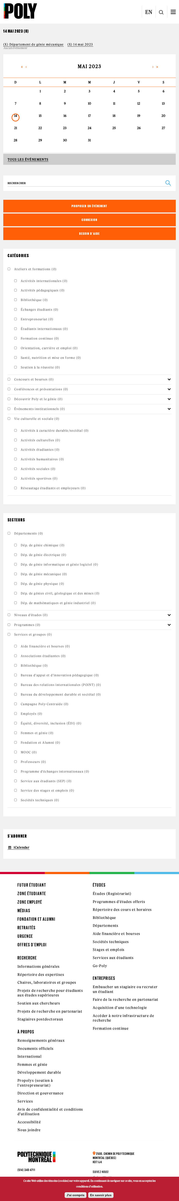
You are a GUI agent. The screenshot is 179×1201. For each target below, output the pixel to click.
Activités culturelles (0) (40, 440)
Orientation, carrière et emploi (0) (49, 348)
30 (65, 140)
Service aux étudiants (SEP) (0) (46, 781)
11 (114, 103)
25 (114, 128)
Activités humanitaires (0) (42, 459)
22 (40, 128)
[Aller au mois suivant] (153, 66)
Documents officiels (35, 1048)
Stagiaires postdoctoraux (40, 1019)
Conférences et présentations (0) (41, 389)
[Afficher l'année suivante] (157, 66)
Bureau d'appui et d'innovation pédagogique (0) (60, 675)
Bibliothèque (104, 917)
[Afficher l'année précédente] (22, 66)
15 (40, 116)
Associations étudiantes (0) (43, 656)
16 (65, 116)
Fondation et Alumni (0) (40, 743)
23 (65, 128)
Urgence (25, 936)
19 (138, 116)
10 (89, 103)
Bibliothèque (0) (34, 300)
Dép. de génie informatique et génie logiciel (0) (59, 564)
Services (25, 1101)
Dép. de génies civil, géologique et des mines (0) (60, 593)
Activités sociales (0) (38, 469)
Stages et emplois (109, 949)
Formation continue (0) (40, 338)
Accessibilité (29, 1122)
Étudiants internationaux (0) (44, 329)
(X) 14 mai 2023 (80, 44)
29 (40, 140)
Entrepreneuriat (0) (37, 319)
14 (15, 116)
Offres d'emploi (32, 944)
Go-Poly (100, 966)
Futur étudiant (31, 884)
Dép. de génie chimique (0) (43, 545)
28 (15, 140)
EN (148, 12)
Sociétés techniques (111, 942)
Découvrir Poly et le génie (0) (38, 399)
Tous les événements (28, 159)
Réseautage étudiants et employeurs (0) (53, 488)
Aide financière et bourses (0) (45, 646)
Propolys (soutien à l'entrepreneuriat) (35, 1082)
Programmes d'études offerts (119, 901)
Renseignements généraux (41, 1040)
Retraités (26, 927)
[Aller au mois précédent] (26, 66)
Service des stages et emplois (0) (47, 790)
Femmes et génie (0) (37, 733)
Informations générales (38, 966)
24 (89, 128)
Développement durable (39, 1072)
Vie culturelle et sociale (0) (37, 419)
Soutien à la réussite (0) (40, 367)
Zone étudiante (31, 893)
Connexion (89, 220)
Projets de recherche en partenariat (49, 1011)
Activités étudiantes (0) (40, 450)
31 (89, 140)
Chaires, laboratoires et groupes (46, 982)
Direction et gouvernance (40, 1093)
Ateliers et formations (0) (35, 269)
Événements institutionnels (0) (39, 409)
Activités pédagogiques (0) (43, 290)
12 (138, 103)
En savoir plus (101, 1195)
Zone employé (29, 902)
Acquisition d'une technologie (120, 1007)
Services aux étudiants (113, 958)
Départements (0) (28, 533)
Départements (106, 925)
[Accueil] (20, 11)
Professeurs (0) (33, 762)
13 (163, 103)
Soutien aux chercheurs (38, 1003)
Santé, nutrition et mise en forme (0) (51, 358)
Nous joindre (29, 1130)
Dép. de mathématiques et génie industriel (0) (58, 603)
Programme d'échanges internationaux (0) (55, 771)
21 (15, 128)
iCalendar (21, 847)
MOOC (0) (29, 752)
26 (139, 128)
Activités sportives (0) (39, 478)
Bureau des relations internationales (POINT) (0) (61, 685)
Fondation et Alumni (36, 919)
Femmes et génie (32, 1064)
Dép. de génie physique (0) (42, 584)
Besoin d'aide (89, 233)
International (29, 1056)
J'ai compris (75, 1195)
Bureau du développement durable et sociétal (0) (61, 694)
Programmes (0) (27, 625)
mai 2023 (90, 66)
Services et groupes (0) (33, 634)
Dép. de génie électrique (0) (43, 555)
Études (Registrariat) (112, 893)
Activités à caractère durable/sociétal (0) (55, 431)
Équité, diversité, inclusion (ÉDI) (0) (51, 723)
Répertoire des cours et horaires (122, 909)
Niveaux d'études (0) (31, 615)
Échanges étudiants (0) (40, 310)
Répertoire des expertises (40, 974)
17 (89, 116)
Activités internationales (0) (44, 281)
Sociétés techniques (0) (40, 800)
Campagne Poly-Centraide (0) (45, 704)
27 (163, 128)
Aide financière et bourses (116, 933)
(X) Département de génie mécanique (33, 44)
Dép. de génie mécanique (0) (44, 574)
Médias (23, 910)
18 (114, 116)
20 (163, 116)
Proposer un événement (89, 206)
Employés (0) (32, 714)
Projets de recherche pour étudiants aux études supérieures (50, 993)
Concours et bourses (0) (34, 379)
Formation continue (111, 1028)
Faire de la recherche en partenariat (125, 999)
